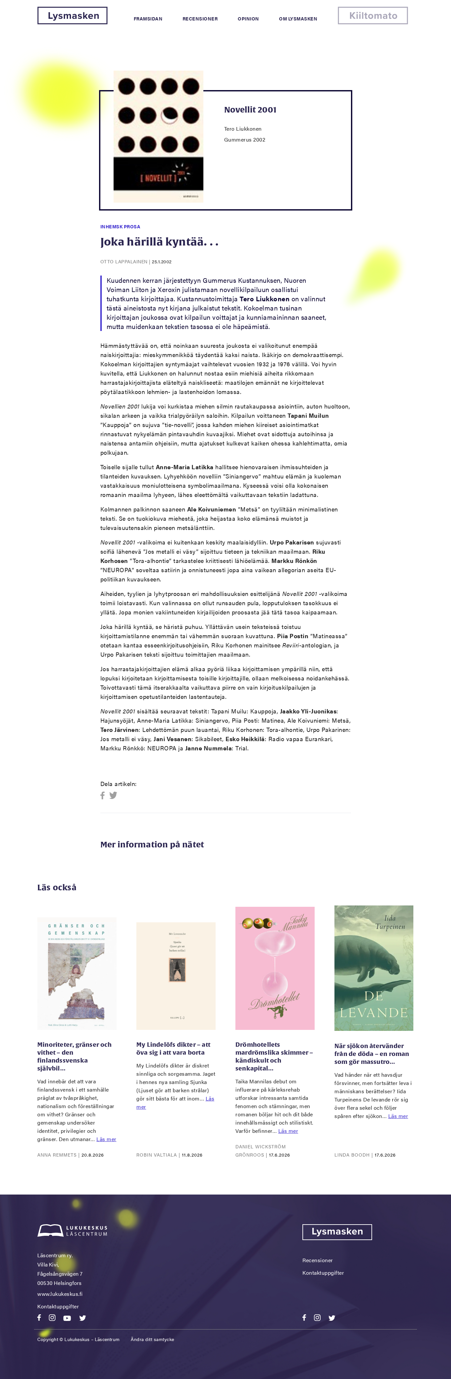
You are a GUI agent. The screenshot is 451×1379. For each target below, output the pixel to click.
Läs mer (106, 1139)
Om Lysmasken (298, 18)
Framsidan (148, 18)
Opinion (248, 18)
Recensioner (200, 18)
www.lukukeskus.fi (60, 1293)
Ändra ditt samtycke (152, 1339)
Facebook (104, 796)
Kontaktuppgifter (58, 1306)
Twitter (113, 796)
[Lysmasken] (72, 22)
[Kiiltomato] (373, 22)
